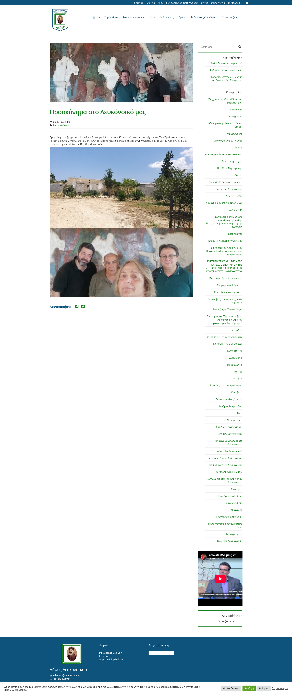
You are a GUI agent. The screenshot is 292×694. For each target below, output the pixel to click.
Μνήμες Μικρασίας (230, 406)
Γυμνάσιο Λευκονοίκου (229, 189)
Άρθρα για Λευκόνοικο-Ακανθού (223, 154)
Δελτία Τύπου (155, 2)
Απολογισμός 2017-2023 (228, 140)
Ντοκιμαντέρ (234, 420)
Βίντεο (205, 2)
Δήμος (94, 17)
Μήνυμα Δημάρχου (110, 652)
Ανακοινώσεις (61, 125)
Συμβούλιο (110, 17)
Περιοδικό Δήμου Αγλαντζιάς (225, 458)
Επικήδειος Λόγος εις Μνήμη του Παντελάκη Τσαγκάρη (225, 78)
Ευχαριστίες (234, 350)
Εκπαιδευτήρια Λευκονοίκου (225, 278)
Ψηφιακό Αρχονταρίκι (229, 541)
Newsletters (236, 109)
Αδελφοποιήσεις (133, 17)
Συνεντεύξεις (230, 17)
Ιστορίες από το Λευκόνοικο (226, 385)
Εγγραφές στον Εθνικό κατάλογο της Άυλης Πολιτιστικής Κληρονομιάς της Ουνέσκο (224, 221)
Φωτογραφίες (233, 534)
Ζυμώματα (235, 357)
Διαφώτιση (235, 209)
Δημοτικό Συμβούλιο (111, 659)
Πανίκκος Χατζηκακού (229, 433)
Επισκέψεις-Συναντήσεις (227, 309)
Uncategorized (234, 116)
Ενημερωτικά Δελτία (229, 285)
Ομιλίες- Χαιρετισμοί (229, 427)
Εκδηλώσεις (167, 17)
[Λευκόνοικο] (64, 20)
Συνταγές (236, 509)
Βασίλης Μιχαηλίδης (229, 168)
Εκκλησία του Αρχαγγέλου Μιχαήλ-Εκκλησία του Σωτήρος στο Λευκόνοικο (224, 251)
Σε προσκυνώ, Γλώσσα (229, 471)
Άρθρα (238, 147)
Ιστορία (237, 378)
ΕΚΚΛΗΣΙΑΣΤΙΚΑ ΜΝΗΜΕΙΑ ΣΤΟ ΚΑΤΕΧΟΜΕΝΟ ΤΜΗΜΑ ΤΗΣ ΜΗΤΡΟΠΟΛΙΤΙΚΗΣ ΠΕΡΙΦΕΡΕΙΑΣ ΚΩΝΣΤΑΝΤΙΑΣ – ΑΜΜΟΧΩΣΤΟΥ (223, 266)
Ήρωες (182, 17)
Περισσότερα (280, 688)
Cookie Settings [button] (231, 688)
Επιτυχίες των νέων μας (227, 343)
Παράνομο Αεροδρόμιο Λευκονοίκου (228, 442)
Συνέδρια (236, 489)
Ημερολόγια (234, 364)
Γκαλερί (139, 2)
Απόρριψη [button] (264, 688)
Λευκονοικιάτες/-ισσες (229, 399)
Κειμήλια (236, 392)
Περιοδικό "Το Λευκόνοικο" (227, 451)
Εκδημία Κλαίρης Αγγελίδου (225, 240)
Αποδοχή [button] (249, 688)
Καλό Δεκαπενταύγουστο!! (226, 63)
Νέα (151, 17)
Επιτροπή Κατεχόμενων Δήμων (223, 337)
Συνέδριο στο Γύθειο (230, 496)
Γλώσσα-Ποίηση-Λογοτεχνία (225, 182)
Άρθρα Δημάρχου (232, 161)
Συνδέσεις (234, 2)
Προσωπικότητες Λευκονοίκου (225, 465)
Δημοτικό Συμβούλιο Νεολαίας (224, 202)
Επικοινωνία (218, 2)
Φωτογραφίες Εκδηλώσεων (182, 2)
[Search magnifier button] (240, 46)
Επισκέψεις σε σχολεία (228, 292)
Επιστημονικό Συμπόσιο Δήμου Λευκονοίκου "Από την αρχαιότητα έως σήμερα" (224, 320)
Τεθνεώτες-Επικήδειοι (204, 17)
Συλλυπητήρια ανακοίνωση (226, 70)
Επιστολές (236, 330)
